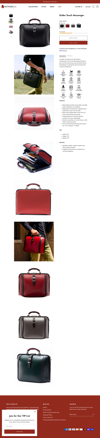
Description (62, 56)
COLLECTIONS (33, 7)
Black (61, 25)
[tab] (63, 56)
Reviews (70, 56)
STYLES (43, 7)
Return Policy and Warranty (51, 412)
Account (88, 7)
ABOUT (52, 7)
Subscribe (19, 431)
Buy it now (73, 43)
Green (78, 25)
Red (67, 25)
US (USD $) (78, 7)
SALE (59, 7)
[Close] (35, 411)
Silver (73, 25)
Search (45, 407)
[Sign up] (93, 414)
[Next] (11, 36)
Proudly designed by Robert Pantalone (54, 420)
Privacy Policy (47, 410)
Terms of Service (48, 417)
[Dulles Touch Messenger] (10, 15)
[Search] (93, 6)
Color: (62, 21)
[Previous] (11, 11)
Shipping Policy (47, 415)
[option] (10, 15)
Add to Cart (73, 38)
